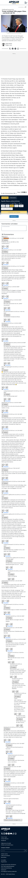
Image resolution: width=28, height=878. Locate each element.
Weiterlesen (13, 216)
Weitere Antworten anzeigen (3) (12, 820)
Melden (5, 240)
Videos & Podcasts (5, 855)
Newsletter (3, 857)
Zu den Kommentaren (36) (8, 193)
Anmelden (3, 860)
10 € (3, 206)
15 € (7, 206)
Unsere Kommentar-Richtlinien (8, 864)
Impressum (3, 869)
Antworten (5, 248)
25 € (12, 205)
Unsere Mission (4, 838)
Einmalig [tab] (5, 197)
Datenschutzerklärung (6, 868)
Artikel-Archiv (4, 853)
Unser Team (4, 837)
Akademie (3, 840)
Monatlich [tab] (13, 197)
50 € (16, 206)
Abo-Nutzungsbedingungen (7, 866)
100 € (21, 206)
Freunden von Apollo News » (14, 876)
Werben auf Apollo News (7, 845)
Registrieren (4, 861)
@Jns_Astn (9, 45)
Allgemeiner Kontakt (6, 843)
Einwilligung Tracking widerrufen (9, 871)
